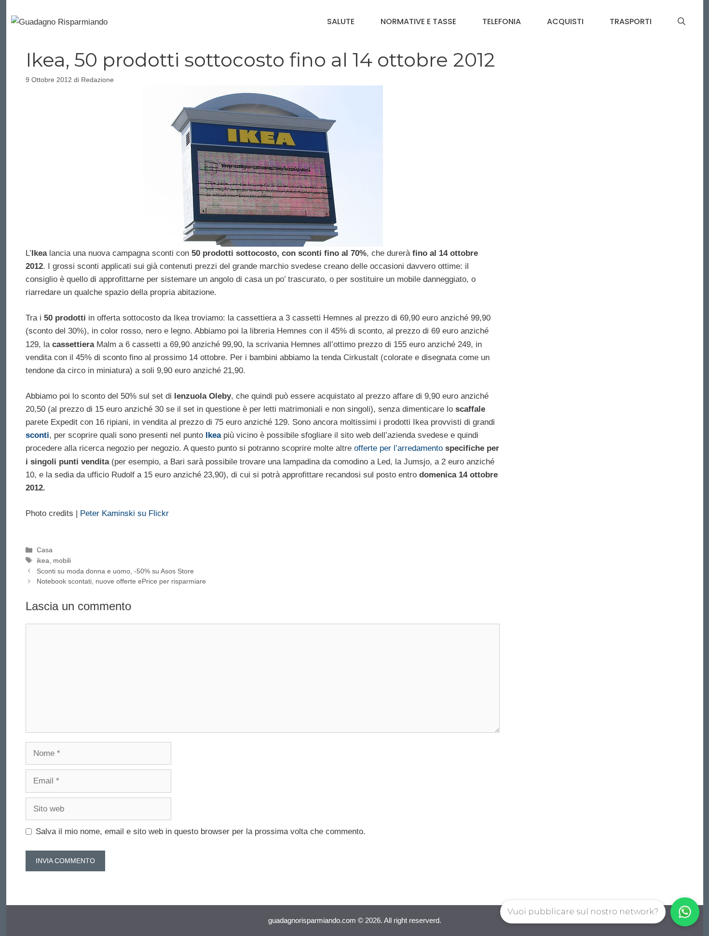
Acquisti (565, 21)
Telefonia (501, 21)
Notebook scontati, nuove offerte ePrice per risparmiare (121, 581)
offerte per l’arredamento (398, 448)
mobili (62, 560)
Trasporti (631, 21)
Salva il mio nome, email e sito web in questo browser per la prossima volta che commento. (201, 831)
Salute (340, 21)
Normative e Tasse (418, 21)
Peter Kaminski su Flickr (124, 513)
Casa (45, 550)
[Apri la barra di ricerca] (681, 22)
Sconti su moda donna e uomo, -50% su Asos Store (115, 571)
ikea (43, 560)
